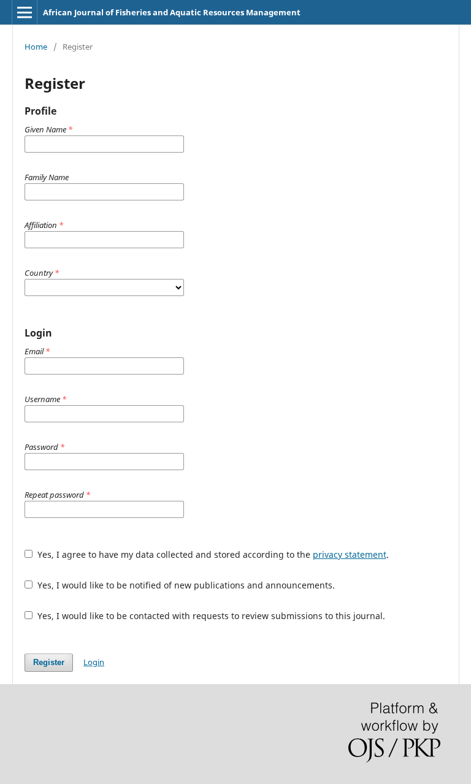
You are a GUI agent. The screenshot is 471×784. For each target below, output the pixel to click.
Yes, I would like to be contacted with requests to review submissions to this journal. (210, 616)
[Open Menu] (24, 12)
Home (36, 46)
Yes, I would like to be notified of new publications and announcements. (185, 585)
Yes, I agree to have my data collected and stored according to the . (212, 554)
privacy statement (349, 554)
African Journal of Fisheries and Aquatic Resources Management (172, 12)
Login (93, 662)
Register (48, 662)
